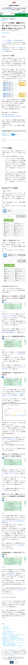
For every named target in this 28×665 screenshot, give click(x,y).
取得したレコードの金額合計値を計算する (11, 637)
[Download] (11, 343)
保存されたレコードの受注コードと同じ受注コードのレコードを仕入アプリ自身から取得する (14, 635)
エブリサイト (15, 8)
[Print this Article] (24, 28)
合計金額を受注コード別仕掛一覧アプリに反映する (13, 638)
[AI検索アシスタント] (11, 14)
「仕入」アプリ (6, 630)
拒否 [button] (16, 662)
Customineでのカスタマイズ (8, 633)
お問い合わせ (21, 13)
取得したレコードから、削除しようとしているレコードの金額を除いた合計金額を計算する (14, 643)
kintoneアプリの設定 (7, 629)
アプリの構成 (5, 627)
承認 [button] (11, 662)
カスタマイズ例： (6, 626)
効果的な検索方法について (5, 19)
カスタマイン (7, 9)
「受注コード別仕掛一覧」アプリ (9, 631)
